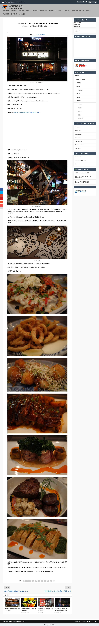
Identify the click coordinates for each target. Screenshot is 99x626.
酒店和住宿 (6, 14)
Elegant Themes (8, 621)
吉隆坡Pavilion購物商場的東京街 (45, 609)
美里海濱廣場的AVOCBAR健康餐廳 (28, 609)
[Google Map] (22, 112)
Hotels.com (78, 137)
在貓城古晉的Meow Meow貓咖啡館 (16, 2)
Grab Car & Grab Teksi (80, 160)
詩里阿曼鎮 (80, 118)
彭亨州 (78, 86)
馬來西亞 (77, 75)
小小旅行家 (22, 14)
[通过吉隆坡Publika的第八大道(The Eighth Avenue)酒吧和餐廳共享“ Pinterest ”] (36, 580)
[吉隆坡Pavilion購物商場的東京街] (46, 602)
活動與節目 (14, 10)
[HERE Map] (36, 112)
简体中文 (42, 34)
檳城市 (78, 97)
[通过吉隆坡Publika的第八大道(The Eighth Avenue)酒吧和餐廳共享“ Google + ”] (30, 580)
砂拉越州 (79, 100)
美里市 (79, 108)
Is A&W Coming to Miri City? (82, 173)
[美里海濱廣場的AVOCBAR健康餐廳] (29, 602)
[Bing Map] (29, 112)
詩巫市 (79, 111)
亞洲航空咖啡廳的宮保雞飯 (12, 609)
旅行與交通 (14, 14)
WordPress (18, 621)
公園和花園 (66, 10)
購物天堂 (88, 10)
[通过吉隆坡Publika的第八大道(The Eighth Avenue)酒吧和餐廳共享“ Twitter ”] (27, 580)
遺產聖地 (35, 10)
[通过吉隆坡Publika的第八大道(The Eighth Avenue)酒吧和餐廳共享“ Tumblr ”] (33, 580)
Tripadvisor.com (79, 145)
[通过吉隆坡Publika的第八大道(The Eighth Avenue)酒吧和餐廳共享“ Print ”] (50, 580)
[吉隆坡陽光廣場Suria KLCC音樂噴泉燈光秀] (62, 602)
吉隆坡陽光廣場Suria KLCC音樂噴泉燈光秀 (61, 609)
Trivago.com (78, 148)
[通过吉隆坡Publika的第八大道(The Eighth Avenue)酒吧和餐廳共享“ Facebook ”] (24, 580)
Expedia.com (78, 134)
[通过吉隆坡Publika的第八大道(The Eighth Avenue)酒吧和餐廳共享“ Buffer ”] (42, 580)
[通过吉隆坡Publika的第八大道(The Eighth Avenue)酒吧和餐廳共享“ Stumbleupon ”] (44, 580)
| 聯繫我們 (83, 621)
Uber (76, 164)
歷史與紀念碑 (43, 10)
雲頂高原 (80, 90)
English (37, 34)
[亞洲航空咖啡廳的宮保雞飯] (12, 602)
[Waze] (16, 112)
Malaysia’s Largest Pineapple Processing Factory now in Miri (82, 182)
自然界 (59, 10)
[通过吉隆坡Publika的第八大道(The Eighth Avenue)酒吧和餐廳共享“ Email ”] (47, 580)
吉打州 (78, 93)
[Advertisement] (85, 48)
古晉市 (79, 104)
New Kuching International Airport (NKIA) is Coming (83, 177)
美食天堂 (28, 10)
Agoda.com (78, 127)
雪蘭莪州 (79, 83)
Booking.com (78, 130)
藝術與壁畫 (6, 10)
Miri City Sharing (83, 169)
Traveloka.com (78, 141)
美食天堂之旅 (33, 26)
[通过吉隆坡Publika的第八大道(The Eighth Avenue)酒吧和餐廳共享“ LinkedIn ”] (39, 580)
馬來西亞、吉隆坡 (42, 26)
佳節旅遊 (21, 10)
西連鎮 (79, 115)
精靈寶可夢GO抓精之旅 (78, 10)
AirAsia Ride (78, 157)
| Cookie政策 (77, 621)
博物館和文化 (52, 10)
